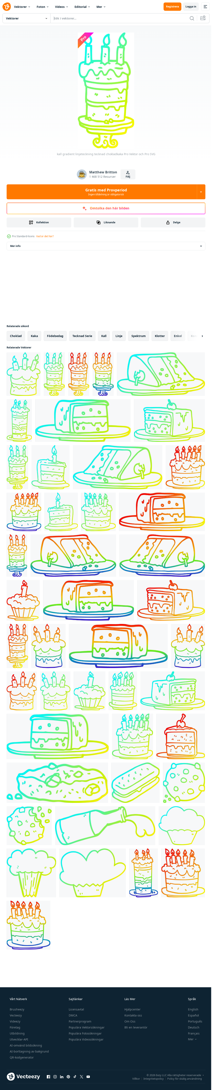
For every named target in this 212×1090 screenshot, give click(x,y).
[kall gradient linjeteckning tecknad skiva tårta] (161, 374)
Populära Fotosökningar (84, 1033)
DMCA (72, 1015)
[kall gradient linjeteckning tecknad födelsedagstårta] (19, 420)
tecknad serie (82, 336)
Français (191, 1033)
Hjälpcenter (132, 1009)
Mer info (15, 246)
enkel (178, 336)
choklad (16, 336)
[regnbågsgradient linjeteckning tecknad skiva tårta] (73, 555)
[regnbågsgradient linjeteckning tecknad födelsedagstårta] (24, 512)
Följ (126, 176)
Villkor (133, 1078)
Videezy (14, 1021)
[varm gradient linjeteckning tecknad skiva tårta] (162, 512)
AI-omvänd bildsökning (25, 1045)
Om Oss (129, 1021)
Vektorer (20, 7)
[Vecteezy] (6, 6)
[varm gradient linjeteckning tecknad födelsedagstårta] (185, 467)
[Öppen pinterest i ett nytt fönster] (68, 1076)
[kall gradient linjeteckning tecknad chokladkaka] (23, 374)
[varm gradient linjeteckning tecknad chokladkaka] (78, 374)
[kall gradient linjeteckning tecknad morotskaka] (31, 872)
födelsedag (55, 336)
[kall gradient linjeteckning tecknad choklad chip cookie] (184, 783)
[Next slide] (195, 336)
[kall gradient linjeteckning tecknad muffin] (92, 872)
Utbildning (16, 1033)
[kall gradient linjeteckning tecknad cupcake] (182, 825)
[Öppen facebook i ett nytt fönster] (48, 1076)
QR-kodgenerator (21, 1057)
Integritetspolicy (150, 1078)
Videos (60, 7)
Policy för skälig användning (181, 1078)
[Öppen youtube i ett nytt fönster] (88, 1076)
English (190, 1009)
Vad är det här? (45, 236)
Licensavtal (76, 1009)
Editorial (81, 7)
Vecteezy (15, 1015)
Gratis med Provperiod (104, 191)
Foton (41, 7)
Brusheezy (16, 1009)
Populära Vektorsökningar (86, 1027)
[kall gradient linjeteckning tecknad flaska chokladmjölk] (105, 825)
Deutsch (191, 1027)
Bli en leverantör (135, 1027)
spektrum (138, 336)
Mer (99, 7)
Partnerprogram (79, 1021)
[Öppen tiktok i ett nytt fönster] (75, 1076)
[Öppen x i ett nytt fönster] (81, 1076)
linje (119, 336)
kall (103, 336)
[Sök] (188, 18)
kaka (34, 336)
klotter (160, 336)
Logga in (187, 6)
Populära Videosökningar (85, 1039)
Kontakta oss (133, 1015)
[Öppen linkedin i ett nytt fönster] (61, 1076)
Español (190, 1015)
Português (192, 1021)
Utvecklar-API (18, 1039)
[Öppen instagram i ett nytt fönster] (55, 1076)
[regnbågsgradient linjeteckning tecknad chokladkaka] (103, 374)
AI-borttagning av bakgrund (28, 1051)
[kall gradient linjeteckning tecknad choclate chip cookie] (57, 783)
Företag (14, 1027)
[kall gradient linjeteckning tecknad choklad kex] (135, 783)
